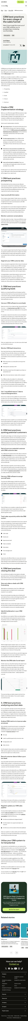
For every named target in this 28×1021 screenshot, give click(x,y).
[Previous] (11, 953)
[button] (13, 974)
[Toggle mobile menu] (26, 2)
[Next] (16, 953)
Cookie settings (23, 1015)
